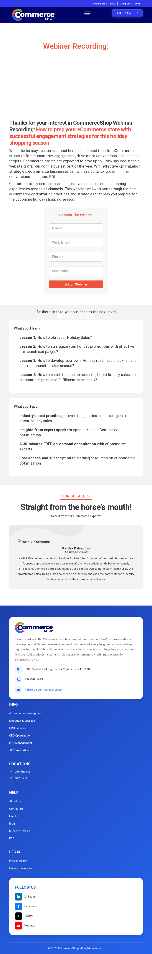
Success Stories (19, 831)
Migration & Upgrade (22, 720)
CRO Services (18, 728)
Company (125, 3)
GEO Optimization (20, 735)
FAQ (11, 838)
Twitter (28, 916)
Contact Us (16, 808)
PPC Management (20, 743)
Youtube (29, 925)
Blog (138, 3)
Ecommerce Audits (104, 3)
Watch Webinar (76, 284)
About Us (15, 801)
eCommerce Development (25, 713)
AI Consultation (19, 750)
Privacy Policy (18, 860)
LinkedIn (29, 896)
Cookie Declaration (21, 868)
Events (13, 816)
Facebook (30, 906)
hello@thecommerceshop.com (44, 689)
